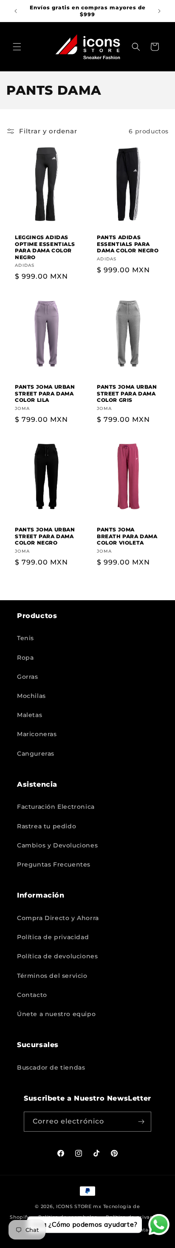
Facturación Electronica (56, 806)
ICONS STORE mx (79, 1206)
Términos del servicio (52, 976)
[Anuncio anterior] (15, 11)
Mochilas (31, 696)
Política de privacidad (53, 937)
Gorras (27, 676)
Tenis (25, 638)
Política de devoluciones (57, 956)
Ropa (25, 657)
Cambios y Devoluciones (57, 845)
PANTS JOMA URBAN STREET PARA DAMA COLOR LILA (45, 393)
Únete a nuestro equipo (56, 1014)
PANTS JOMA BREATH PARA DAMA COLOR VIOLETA (127, 536)
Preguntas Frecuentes (53, 864)
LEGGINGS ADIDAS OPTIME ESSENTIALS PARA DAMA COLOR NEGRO (45, 247)
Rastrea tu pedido (46, 826)
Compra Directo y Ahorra (58, 918)
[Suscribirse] (141, 1122)
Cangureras (35, 753)
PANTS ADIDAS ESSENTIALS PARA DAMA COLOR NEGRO (128, 244)
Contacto (32, 995)
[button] (17, 46)
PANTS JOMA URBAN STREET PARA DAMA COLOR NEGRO (45, 536)
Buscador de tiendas (51, 1067)
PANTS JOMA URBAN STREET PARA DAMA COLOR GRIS (127, 393)
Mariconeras (37, 734)
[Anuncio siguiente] (159, 11)
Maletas (29, 715)
